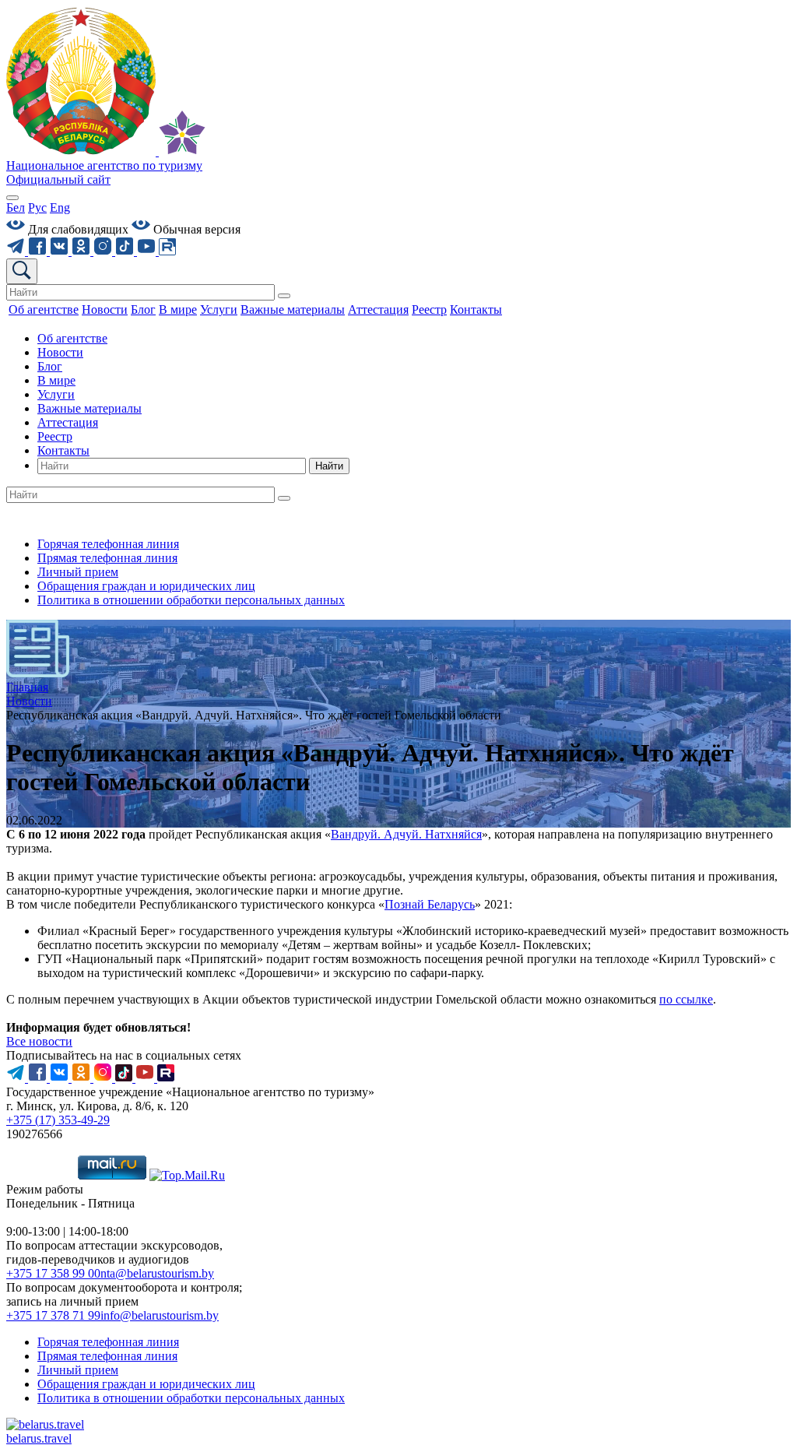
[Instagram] (104, 251)
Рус (37, 207)
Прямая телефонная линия (107, 557)
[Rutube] (167, 251)
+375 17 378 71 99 (53, 1315)
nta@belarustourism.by (157, 1273)
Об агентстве (72, 338)
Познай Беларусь (429, 904)
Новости (60, 352)
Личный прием (77, 571)
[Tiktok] (126, 251)
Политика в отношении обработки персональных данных (191, 599)
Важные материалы (89, 408)
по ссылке (686, 999)
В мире (56, 380)
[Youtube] (148, 251)
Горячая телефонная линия (108, 543)
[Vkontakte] (61, 251)
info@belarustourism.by (159, 1315)
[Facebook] (39, 251)
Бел (15, 207)
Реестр (54, 436)
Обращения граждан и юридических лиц (146, 585)
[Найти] (284, 296)
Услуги (56, 394)
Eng (60, 207)
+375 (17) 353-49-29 (58, 1120)
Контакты (63, 450)
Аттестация (67, 422)
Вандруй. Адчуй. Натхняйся (406, 834)
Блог (49, 366)
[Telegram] (17, 251)
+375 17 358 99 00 (53, 1273)
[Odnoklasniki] (82, 251)
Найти (329, 466)
